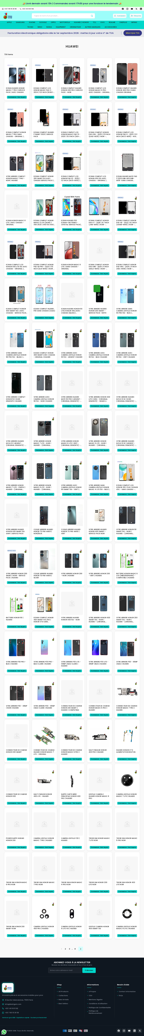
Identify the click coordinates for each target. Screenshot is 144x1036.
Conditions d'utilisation (98, 1004)
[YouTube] (132, 9)
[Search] (92, 16)
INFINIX (134, 22)
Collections (63, 995)
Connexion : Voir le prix (17, 97)
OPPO (53, 22)
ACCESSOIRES (111, 27)
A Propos (92, 991)
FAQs (121, 995)
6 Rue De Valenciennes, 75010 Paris (19, 1000)
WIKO (40, 27)
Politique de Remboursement (95, 1012)
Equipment (61, 27)
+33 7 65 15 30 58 (10, 9)
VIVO (102, 22)
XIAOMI (32, 22)
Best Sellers (63, 1004)
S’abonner (89, 970)
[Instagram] (127, 9)
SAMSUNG (20, 22)
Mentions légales (95, 1000)
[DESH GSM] (8, 16)
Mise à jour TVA (132, 33)
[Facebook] (123, 9)
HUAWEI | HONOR (81, 22)
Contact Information (127, 991)
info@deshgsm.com (13, 1004)
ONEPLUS (123, 22)
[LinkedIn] (141, 9)
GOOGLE (43, 22)
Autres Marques (92, 27)
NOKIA (49, 27)
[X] (136, 9)
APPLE (9, 22)
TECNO (30, 27)
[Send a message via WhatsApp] (4, 1032)
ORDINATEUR (75, 27)
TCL (94, 22)
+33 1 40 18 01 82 (28, 9)
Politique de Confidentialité (100, 1008)
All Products (63, 991)
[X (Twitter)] (140, 1031)
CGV (90, 995)
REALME (112, 22)
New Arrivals (64, 1000)
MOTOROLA (65, 22)
